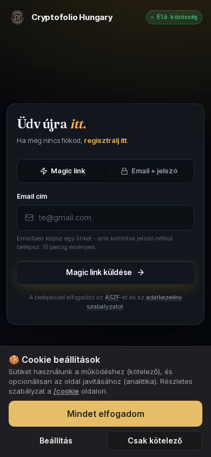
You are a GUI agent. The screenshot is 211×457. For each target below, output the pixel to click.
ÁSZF (112, 297)
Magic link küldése (99, 272)
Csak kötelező (155, 440)
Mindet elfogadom (105, 413)
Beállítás (55, 440)
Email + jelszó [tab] (154, 170)
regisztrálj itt (105, 140)
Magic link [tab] (68, 170)
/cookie (66, 391)
